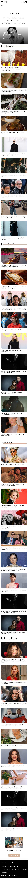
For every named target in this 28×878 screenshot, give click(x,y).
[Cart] (26, 2)
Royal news (19, 20)
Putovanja (21, 18)
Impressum (14, 875)
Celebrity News (10, 20)
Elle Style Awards (5, 869)
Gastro (14, 18)
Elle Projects (4, 866)
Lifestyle (25, 869)
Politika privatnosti (5, 875)
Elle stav (19, 869)
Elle (2, 6)
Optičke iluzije (22, 23)
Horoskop (13, 869)
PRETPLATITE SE (14, 855)
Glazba (14, 23)
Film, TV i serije (6, 23)
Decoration (4, 872)
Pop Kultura (7, 18)
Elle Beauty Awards (13, 866)
